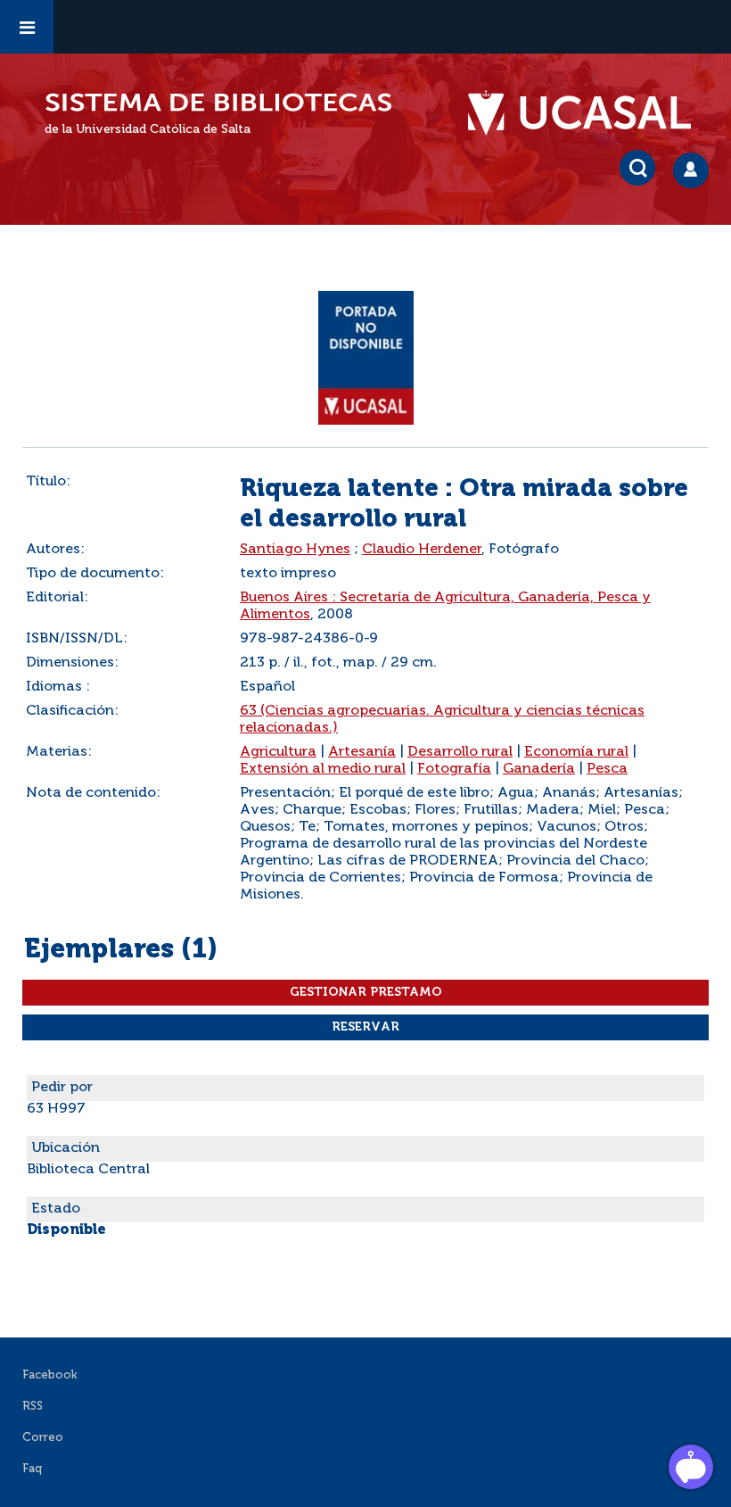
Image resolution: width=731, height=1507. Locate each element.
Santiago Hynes (295, 549)
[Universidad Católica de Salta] (588, 113)
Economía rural (576, 752)
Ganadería (539, 769)
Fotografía (454, 769)
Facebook (50, 1375)
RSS (32, 1406)
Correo (42, 1438)
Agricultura (278, 752)
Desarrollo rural (460, 752)
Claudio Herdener (421, 549)
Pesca (607, 769)
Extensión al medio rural (323, 769)
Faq (32, 1469)
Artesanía (362, 752)
